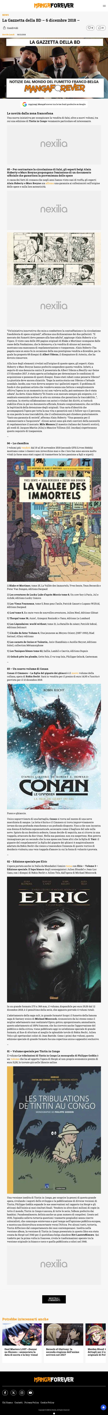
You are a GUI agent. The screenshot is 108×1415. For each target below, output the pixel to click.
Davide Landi (8, 34)
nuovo (74, 673)
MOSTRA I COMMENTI (54, 1299)
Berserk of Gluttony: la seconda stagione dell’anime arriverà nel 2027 (62, 1352)
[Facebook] (3, 1391)
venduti (25, 447)
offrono (50, 183)
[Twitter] (12, 1391)
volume (15, 1058)
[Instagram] (20, 1391)
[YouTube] (29, 1391)
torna (69, 865)
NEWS (5, 15)
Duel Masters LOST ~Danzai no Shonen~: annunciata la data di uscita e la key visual (21, 1352)
